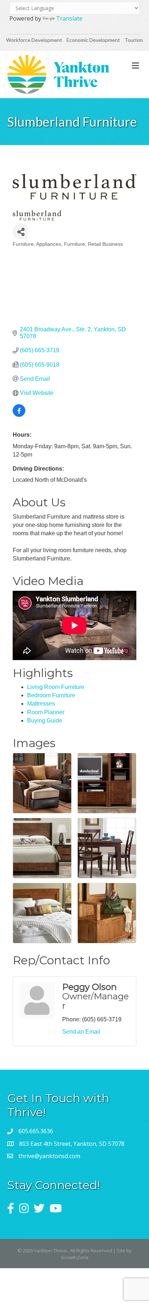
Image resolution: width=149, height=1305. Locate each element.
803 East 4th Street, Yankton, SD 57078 (71, 1144)
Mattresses (41, 703)
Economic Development (94, 40)
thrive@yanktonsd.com (49, 1156)
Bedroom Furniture (51, 695)
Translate (69, 18)
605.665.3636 (35, 1131)
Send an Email (81, 1032)
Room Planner (45, 712)
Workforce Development (34, 40)
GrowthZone (75, 1257)
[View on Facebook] (19, 415)
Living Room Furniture (55, 687)
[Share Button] (21, 231)
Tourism (133, 40)
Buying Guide (44, 720)
